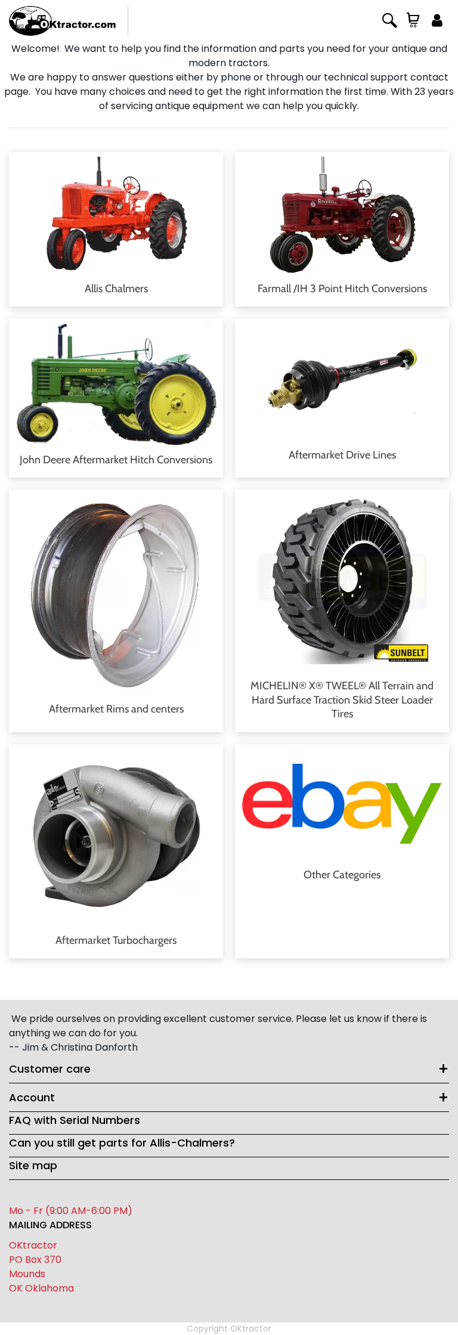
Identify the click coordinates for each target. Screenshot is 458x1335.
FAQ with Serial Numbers (74, 1120)
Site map (33, 1165)
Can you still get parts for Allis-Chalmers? (122, 1142)
